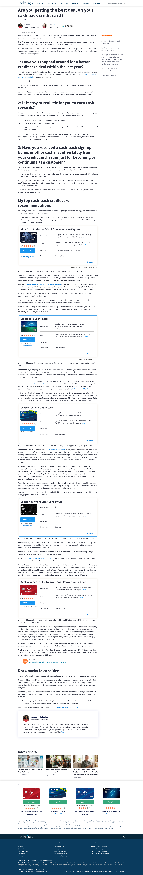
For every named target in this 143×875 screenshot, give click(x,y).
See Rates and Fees (27, 345)
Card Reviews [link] (75, 4)
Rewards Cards (58, 849)
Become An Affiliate (23, 851)
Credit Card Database (60, 856)
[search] (124, 2)
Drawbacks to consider (108, 75)
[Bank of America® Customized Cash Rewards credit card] (31, 793)
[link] (39, 32)
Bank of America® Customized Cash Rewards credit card (53, 582)
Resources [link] (86, 4)
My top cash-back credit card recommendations (110, 69)
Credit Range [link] (63, 4)
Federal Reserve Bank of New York (40, 384)
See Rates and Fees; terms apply (27, 257)
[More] (83, 237)
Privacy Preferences (119, 872)
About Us (20, 847)
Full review (89, 262)
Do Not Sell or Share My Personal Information (98, 872)
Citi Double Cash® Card (34, 319)
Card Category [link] (40, 4)
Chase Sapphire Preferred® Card (111, 811)
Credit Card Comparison (61, 854)
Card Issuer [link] (52, 4)
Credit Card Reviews (60, 851)
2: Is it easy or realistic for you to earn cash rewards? (111, 49)
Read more (65, 732)
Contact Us (21, 849)
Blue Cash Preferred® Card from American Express (50, 229)
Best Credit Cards (59, 847)
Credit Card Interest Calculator (100, 854)
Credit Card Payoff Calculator (99, 851)
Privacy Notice (70, 872)
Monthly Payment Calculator (99, 849)
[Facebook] (121, 837)
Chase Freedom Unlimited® (36, 408)
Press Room (21, 854)
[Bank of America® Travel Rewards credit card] (85, 793)
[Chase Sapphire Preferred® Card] (111, 793)
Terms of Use (79, 872)
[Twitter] (124, 837)
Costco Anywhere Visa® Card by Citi (41, 502)
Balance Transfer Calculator (99, 847)
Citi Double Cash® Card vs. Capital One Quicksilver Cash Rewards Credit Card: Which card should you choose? (85, 772)
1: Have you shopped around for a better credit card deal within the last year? (111, 41)
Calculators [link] (96, 4)
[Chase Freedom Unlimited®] (58, 793)
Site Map (20, 856)
